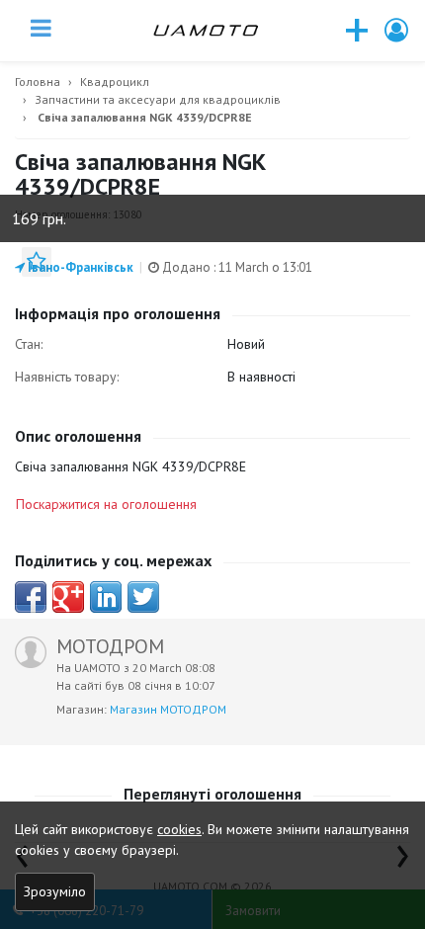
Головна (37, 81)
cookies (179, 829)
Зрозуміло (55, 891)
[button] (397, 30)
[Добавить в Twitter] (143, 597)
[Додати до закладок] (36, 262)
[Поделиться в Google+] (68, 597)
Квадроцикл (114, 81)
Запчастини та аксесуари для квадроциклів (158, 99)
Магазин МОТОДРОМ (168, 709)
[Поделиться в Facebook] (30, 597)
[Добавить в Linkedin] (106, 597)
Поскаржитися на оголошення (106, 504)
